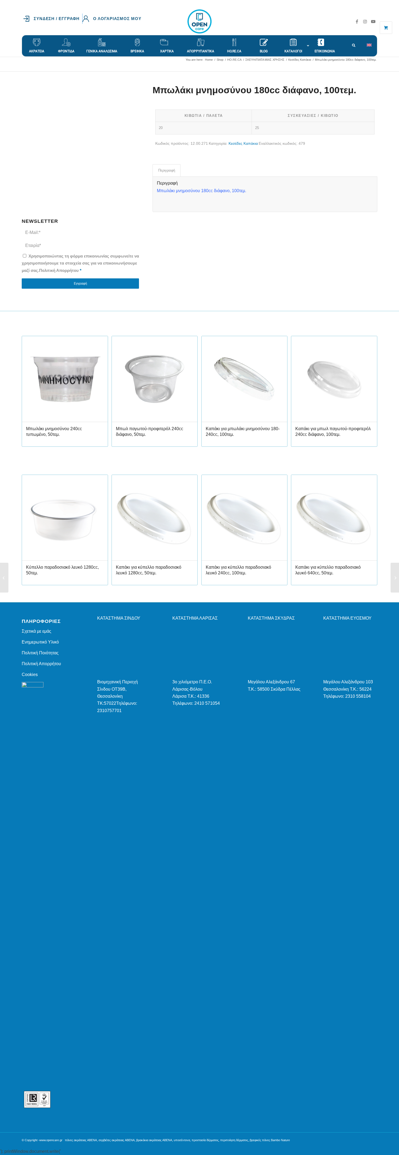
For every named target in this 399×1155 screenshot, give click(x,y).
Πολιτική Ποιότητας (40, 653)
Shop (27, 65)
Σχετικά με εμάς (36, 631)
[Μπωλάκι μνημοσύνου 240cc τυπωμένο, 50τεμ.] (395, 578)
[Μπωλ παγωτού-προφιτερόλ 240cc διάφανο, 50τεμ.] (4, 578)
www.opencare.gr (50, 1140)
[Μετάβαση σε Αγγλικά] (372, 42)
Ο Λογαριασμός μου (117, 18)
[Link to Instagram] (365, 21)
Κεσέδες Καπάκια (243, 143)
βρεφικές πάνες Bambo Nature (270, 1140)
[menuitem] (53, 19)
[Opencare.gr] (199, 21)
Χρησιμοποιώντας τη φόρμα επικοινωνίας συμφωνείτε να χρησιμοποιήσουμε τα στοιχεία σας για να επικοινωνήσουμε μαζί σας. (80, 263)
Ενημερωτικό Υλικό (40, 642)
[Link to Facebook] (357, 21)
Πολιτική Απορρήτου (59, 270)
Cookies (30, 674)
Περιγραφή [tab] (166, 170)
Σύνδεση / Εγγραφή (57, 18)
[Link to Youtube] (373, 21)
